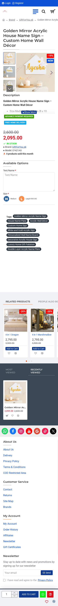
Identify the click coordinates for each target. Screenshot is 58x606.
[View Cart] (53, 11)
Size (5, 193)
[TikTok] (45, 431)
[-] (14, 595)
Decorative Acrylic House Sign (22, 239)
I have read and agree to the (29, 580)
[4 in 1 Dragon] (15, 320)
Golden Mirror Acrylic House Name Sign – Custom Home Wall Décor (15, 407)
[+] (14, 592)
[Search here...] (43, 11)
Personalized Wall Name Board (23, 235)
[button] (19, 72)
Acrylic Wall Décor (39, 221)
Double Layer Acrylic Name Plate (24, 249)
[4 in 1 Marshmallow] (42, 320)
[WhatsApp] (5, 431)
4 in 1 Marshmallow (42, 334)
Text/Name (8, 170)
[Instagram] (21, 431)
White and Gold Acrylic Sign (21, 230)
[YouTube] (29, 431)
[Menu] (35, 11)
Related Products (18, 301)
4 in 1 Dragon (12, 334)
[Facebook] (13, 431)
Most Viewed (10, 371)
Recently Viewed (36, 371)
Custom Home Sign (17, 225)
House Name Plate (17, 221)
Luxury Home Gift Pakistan (21, 244)
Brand (12, 20)
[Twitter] (53, 431)
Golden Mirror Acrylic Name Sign (30, 216)
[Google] (37, 431)
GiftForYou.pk (26, 20)
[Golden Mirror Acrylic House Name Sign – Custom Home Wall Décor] (15, 392)
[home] (3, 20)
